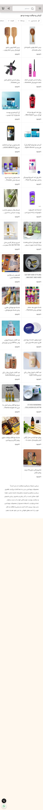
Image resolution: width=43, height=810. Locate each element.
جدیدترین (34, 21)
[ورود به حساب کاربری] (9, 8)
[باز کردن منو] (39, 8)
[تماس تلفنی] (4, 801)
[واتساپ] (4, 806)
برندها (22, 21)
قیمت (12, 21)
